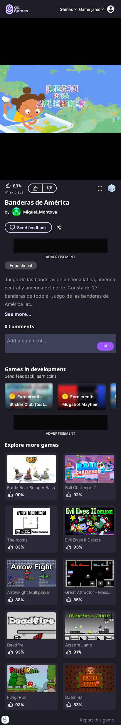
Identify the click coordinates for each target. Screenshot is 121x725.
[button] (100, 188)
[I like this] (35, 188)
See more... (18, 314)
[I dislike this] (49, 188)
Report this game (97, 720)
